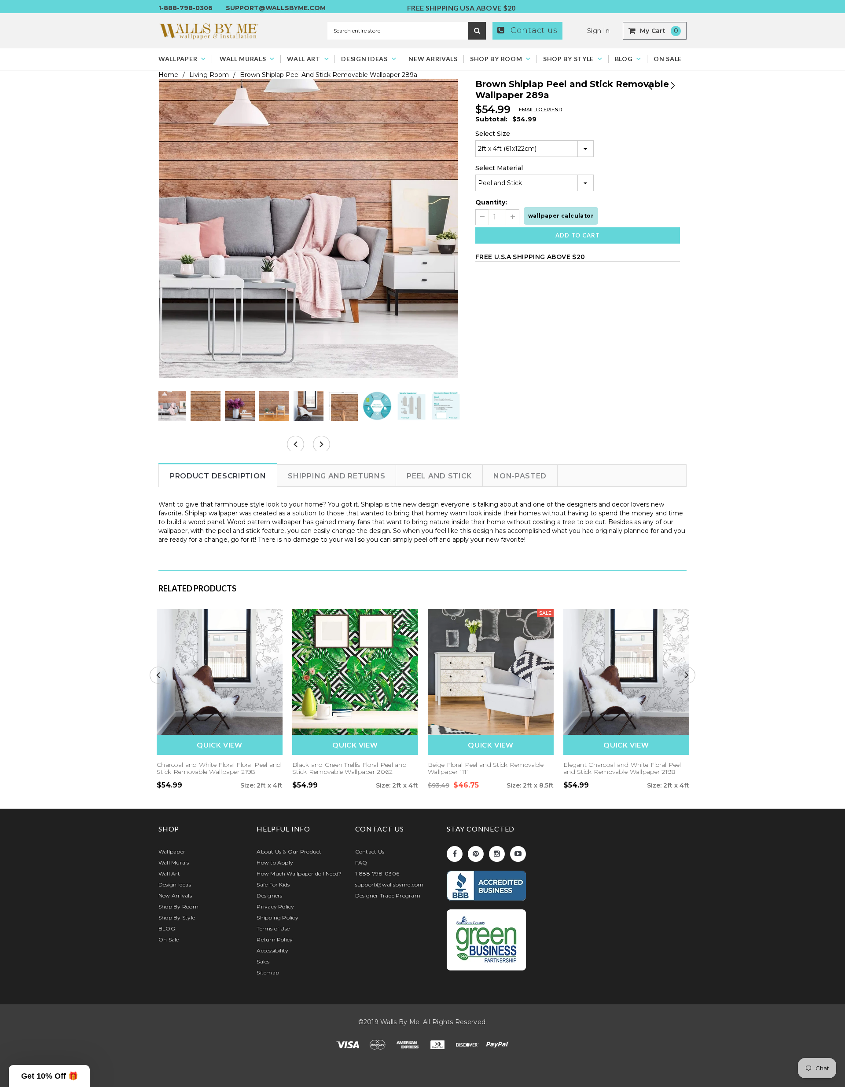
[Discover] (468, 1044)
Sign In (598, 31)
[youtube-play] (518, 854)
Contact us (533, 30)
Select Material (499, 168)
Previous (650, 86)
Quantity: (491, 202)
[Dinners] (438, 1044)
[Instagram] (497, 854)
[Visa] (348, 1044)
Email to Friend (540, 109)
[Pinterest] (476, 854)
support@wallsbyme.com (276, 8)
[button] (49, 1076)
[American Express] (408, 1044)
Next (672, 86)
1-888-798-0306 (185, 8)
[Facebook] (455, 854)
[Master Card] (378, 1044)
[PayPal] (497, 1044)
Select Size (492, 134)
